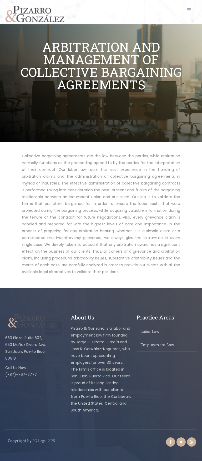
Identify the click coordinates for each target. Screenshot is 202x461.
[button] (189, 10)
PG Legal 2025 (43, 441)
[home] (34, 14)
